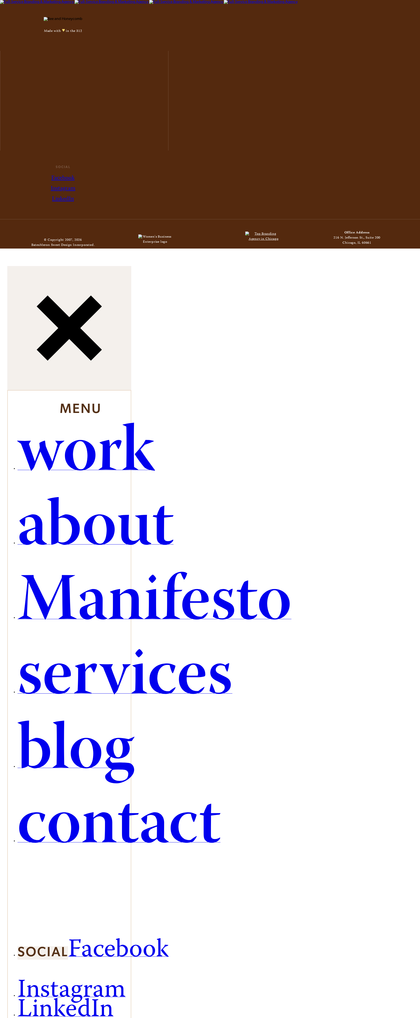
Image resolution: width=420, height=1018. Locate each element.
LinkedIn (63, 199)
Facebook (63, 178)
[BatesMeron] (149, 2)
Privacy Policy (81, 250)
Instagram (63, 188)
